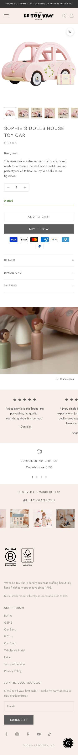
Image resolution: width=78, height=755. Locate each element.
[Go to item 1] (10, 113)
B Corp (8, 636)
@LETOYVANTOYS (39, 500)
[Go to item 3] (36, 113)
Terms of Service (14, 664)
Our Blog (9, 643)
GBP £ (8, 622)
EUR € (8, 616)
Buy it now (39, 229)
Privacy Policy (12, 671)
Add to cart (39, 217)
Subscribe (18, 720)
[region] (39, 459)
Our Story (10, 629)
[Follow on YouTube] (39, 734)
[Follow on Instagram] (17, 734)
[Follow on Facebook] (6, 734)
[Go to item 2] (23, 113)
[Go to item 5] (63, 113)
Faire (7, 657)
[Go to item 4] (50, 113)
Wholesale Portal (14, 650)
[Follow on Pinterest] (28, 734)
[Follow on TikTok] (49, 734)
